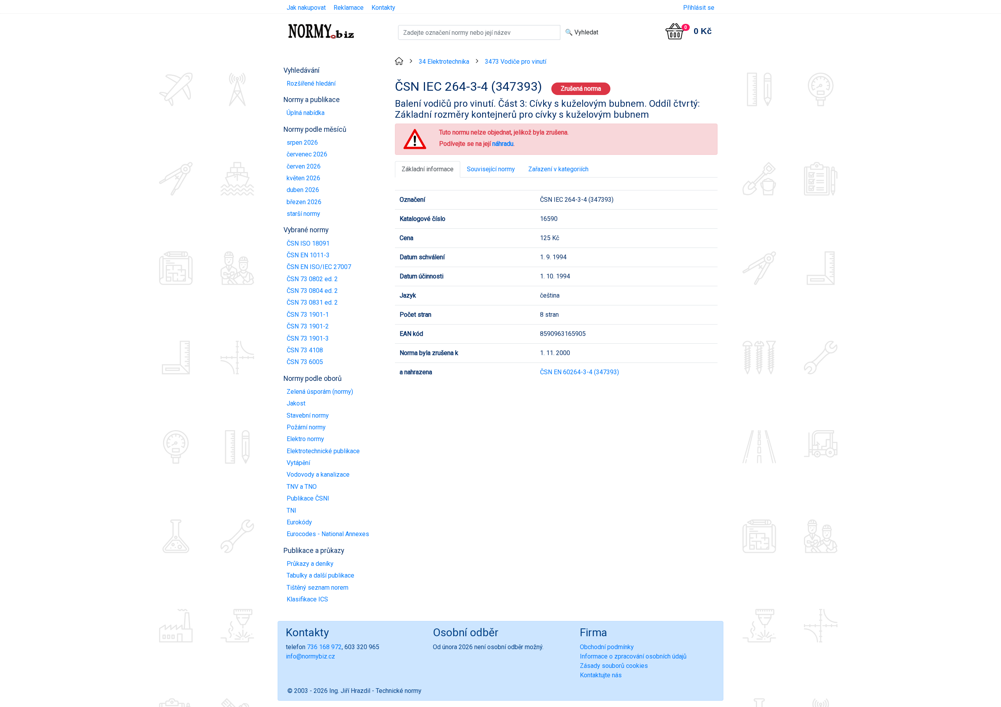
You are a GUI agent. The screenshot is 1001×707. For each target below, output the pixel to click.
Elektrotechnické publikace (323, 451)
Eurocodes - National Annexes (328, 534)
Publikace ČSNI (308, 498)
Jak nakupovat (306, 7)
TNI (291, 510)
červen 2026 (304, 166)
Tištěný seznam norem (317, 587)
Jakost (296, 403)
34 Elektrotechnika (444, 61)
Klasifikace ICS (307, 599)
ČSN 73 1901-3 (308, 338)
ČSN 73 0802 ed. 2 (312, 279)
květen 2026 (303, 178)
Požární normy (306, 427)
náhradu (502, 143)
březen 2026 (304, 202)
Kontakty (383, 7)
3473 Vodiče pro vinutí (515, 61)
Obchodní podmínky (607, 647)
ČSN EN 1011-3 (308, 255)
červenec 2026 (307, 154)
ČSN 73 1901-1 (308, 314)
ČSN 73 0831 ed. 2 (312, 302)
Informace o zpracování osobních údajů (633, 656)
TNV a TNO (302, 486)
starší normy (303, 213)
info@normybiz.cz (310, 656)
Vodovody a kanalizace (318, 474)
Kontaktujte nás (601, 675)
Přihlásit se (698, 7)
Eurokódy (299, 522)
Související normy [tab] (491, 169)
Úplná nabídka (306, 113)
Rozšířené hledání (311, 83)
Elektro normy (305, 439)
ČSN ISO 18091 (308, 243)
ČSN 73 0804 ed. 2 (312, 290)
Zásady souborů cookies (614, 665)
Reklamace (349, 7)
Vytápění (298, 463)
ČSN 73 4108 (305, 350)
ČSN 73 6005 (305, 362)
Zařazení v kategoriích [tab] (558, 169)
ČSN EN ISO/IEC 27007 (319, 267)
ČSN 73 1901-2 (308, 326)
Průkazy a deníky (310, 563)
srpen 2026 (302, 142)
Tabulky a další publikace (320, 575)
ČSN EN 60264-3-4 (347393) (579, 372)
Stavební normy (308, 415)
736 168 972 (324, 647)
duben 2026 (303, 190)
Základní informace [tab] (428, 169)
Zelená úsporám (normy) (320, 391)
